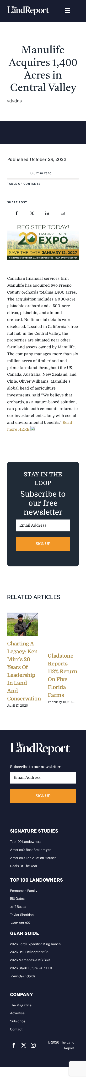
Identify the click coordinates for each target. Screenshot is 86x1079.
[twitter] (23, 1045)
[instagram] (33, 1045)
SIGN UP (43, 543)
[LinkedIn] (47, 213)
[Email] (62, 213)
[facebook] (13, 1045)
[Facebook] (16, 213)
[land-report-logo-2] (28, 8)
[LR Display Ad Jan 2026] (43, 224)
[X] (32, 213)
